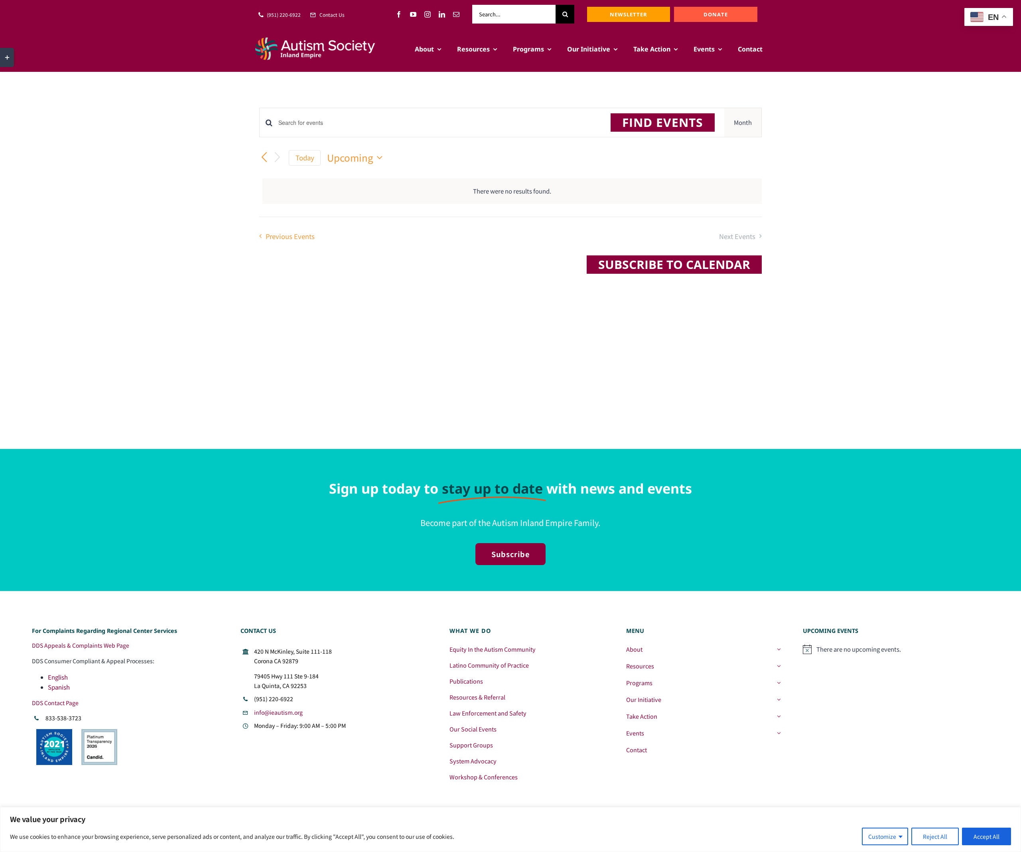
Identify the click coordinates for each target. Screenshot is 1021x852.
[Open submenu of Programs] (779, 682)
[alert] (512, 191)
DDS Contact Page (55, 703)
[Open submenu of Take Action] (779, 716)
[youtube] (413, 14)
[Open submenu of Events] (779, 733)
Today (305, 157)
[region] (510, 829)
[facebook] (399, 14)
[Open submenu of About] (779, 649)
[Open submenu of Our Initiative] (779, 699)
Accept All (986, 836)
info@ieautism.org (278, 712)
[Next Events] (277, 158)
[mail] (456, 14)
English (58, 677)
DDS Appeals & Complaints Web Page (80, 645)
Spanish (59, 687)
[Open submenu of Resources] (779, 666)
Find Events (662, 122)
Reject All (935, 836)
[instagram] (427, 14)
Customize (882, 836)
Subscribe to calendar (674, 265)
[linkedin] (442, 14)
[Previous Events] (264, 158)
